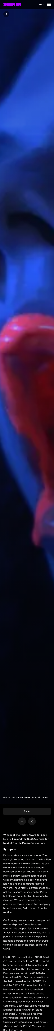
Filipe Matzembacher (24, 797)
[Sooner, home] (12, 4)
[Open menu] (49, 4)
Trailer (27, 811)
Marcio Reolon (41, 797)
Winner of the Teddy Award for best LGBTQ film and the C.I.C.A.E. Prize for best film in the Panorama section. (25, 839)
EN (40, 4)
